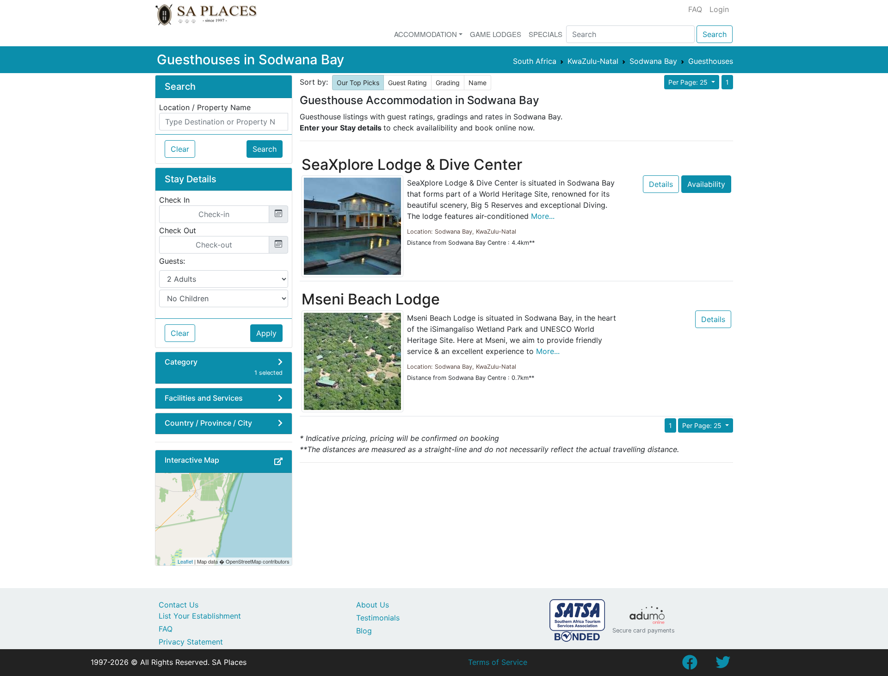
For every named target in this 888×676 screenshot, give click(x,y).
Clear (180, 149)
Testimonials (378, 617)
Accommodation (425, 34)
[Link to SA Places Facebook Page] (689, 665)
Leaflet (185, 561)
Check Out (177, 230)
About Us (372, 604)
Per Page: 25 (688, 82)
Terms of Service (497, 662)
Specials (545, 34)
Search (715, 34)
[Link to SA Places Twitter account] (722, 665)
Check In (174, 200)
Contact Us (178, 604)
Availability (706, 184)
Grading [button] (448, 83)
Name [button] (478, 83)
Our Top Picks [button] (358, 83)
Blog (364, 630)
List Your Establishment (200, 615)
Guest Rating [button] (407, 83)
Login (719, 9)
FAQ (695, 9)
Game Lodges (495, 34)
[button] (278, 461)
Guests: (172, 261)
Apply (266, 333)
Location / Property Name (205, 107)
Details (661, 184)
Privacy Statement (191, 641)
